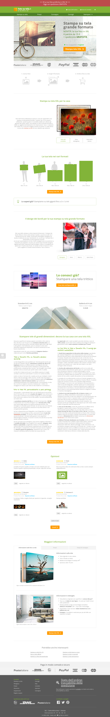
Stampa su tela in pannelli (70, 654)
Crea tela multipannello (66, 285)
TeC (46, 710)
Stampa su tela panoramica (71, 656)
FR (57, 713)
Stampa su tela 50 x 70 (36, 652)
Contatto (37, 686)
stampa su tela (28, 128)
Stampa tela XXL (73, 49)
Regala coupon (18, 693)
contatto (78, 689)
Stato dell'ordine (72, 9)
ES (64, 713)
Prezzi (39, 14)
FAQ (36, 683)
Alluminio (16, 688)
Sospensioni (17, 691)
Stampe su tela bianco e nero (71, 652)
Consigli (71, 14)
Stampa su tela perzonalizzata (39, 656)
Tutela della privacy (53, 710)
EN (54, 713)
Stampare (87, 14)
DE (62, 713)
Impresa (63, 710)
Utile (16, 483)
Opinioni (37, 688)
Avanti (54, 527)
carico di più (55, 520)
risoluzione (17, 414)
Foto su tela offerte (35, 654)
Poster (15, 686)
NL (59, 713)
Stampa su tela (22, 14)
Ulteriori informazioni (69, 53)
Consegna (54, 14)
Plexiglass (16, 683)
